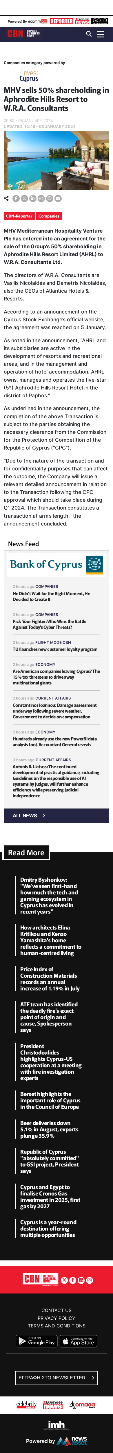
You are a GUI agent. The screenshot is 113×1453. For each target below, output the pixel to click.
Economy (45, 664)
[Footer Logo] (40, 1279)
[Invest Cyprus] (29, 76)
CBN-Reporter (19, 216)
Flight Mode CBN (53, 642)
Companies (49, 216)
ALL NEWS (25, 815)
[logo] (24, 34)
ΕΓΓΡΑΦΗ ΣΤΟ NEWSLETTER (53, 1377)
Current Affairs (53, 698)
